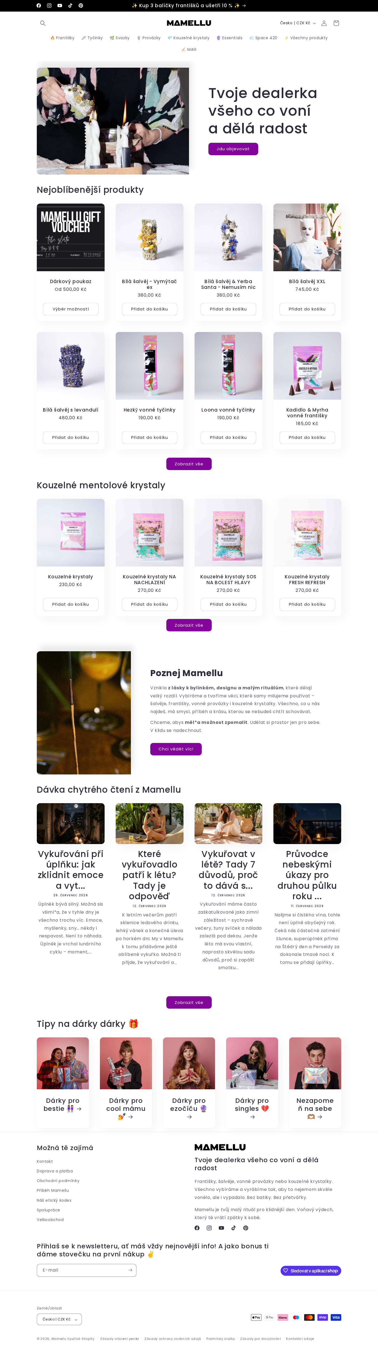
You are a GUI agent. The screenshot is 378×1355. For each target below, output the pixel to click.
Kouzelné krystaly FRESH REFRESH (307, 580)
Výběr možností (71, 309)
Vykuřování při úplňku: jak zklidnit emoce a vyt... (71, 870)
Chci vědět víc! (176, 749)
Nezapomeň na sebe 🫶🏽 (315, 1109)
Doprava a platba (55, 1171)
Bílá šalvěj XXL (307, 281)
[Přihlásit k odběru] (130, 1270)
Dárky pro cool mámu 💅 (126, 1109)
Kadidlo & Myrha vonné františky (307, 413)
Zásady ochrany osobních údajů (172, 1338)
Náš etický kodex (54, 1200)
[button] (43, 23)
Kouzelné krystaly (70, 577)
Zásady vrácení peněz (119, 1338)
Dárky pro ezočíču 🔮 (189, 1105)
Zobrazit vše (189, 463)
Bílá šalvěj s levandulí (71, 410)
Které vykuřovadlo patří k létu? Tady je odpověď (150, 875)
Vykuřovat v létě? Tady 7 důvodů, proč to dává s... (228, 870)
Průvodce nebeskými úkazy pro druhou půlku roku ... (307, 875)
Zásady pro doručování (260, 1338)
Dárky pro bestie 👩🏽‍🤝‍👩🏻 (61, 1105)
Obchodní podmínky (58, 1180)
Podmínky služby (220, 1338)
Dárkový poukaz (71, 281)
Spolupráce (48, 1209)
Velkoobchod (50, 1219)
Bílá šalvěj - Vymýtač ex (149, 284)
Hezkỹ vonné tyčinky (150, 410)
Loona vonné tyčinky (228, 410)
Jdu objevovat (233, 149)
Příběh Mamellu (53, 1190)
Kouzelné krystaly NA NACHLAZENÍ (149, 580)
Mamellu (58, 1339)
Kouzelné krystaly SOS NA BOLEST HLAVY (228, 580)
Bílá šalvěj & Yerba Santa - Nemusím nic (228, 284)
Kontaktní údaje (300, 1338)
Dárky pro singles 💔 (252, 1105)
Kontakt (45, 1161)
